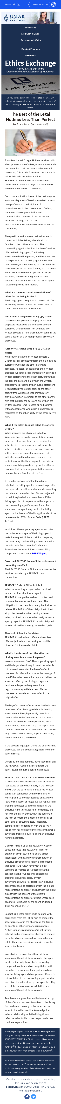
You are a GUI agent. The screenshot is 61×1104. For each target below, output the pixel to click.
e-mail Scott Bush (41, 104)
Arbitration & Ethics (30, 34)
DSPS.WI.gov (39, 553)
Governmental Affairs (30, 40)
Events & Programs (30, 49)
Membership (30, 27)
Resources (30, 55)
